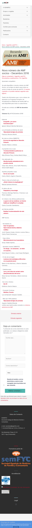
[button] (16, 504)
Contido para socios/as (10, 27)
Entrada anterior (16, 313)
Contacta (6, 34)
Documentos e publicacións (10, 78)
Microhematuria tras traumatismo (13, 240)
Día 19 (5, 284)
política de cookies (10, 525)
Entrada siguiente (16, 318)
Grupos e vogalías (8, 11)
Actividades (6, 15)
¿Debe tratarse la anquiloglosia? (13, 182)
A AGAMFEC (6, 7)
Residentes (6, 19)
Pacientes (6, 23)
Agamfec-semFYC (20, 76)
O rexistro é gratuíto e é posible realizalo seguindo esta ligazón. (16, 91)
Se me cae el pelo (8, 173)
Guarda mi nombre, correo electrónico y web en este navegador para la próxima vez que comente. (16, 382)
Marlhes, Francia (8, 292)
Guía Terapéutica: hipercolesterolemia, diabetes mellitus (12, 228)
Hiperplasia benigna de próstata (13, 132)
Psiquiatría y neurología (10, 190)
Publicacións (6, 30)
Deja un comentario (7, 76)
